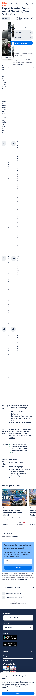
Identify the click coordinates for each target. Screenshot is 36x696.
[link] (14, 508)
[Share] (32, 18)
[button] (5, 41)
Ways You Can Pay (9, 664)
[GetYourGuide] (4, 3)
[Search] (12, 3)
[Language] (27, 3)
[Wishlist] (17, 4)
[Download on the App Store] (10, 644)
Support (5, 651)
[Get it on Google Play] (10, 637)
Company (6, 656)
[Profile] (32, 4)
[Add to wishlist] (24, 491)
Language (6, 613)
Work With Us (7, 660)
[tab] (12, 587)
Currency (6, 623)
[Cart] (22, 4)
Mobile (5, 633)
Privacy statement (23, 579)
